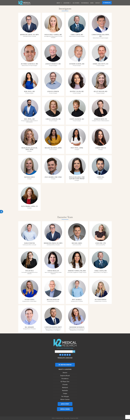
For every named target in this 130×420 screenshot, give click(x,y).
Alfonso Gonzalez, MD (29, 64)
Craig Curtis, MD (77, 34)
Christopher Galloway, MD (100, 35)
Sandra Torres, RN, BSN (77, 271)
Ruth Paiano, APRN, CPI (29, 206)
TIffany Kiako (29, 299)
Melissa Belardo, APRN (53, 148)
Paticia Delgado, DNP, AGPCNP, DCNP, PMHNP (77, 178)
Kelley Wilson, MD (100, 91)
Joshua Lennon (53, 91)
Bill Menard (29, 327)
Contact (97, 2)
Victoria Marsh (100, 299)
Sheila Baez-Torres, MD (53, 34)
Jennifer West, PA (100, 119)
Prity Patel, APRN (77, 148)
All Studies (76, 2)
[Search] (74, 351)
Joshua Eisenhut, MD (53, 64)
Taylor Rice (29, 271)
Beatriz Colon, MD (77, 91)
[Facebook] (60, 355)
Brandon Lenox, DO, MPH (29, 34)
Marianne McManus (76, 327)
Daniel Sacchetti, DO (100, 64)
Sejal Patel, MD (29, 91)
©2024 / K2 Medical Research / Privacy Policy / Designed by (63, 418)
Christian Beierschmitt (53, 327)
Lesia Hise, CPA (100, 243)
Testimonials (85, 2)
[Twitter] (67, 355)
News (92, 2)
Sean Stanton (29, 243)
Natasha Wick (29, 177)
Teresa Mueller (53, 271)
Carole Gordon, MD (53, 119)
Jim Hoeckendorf (53, 299)
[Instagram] (63, 355)
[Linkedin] (65, 355)
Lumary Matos (100, 148)
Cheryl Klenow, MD (77, 119)
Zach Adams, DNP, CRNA (53, 177)
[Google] (70, 355)
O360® (76, 418)
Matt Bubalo (77, 299)
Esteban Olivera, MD (76, 64)
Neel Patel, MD (29, 119)
